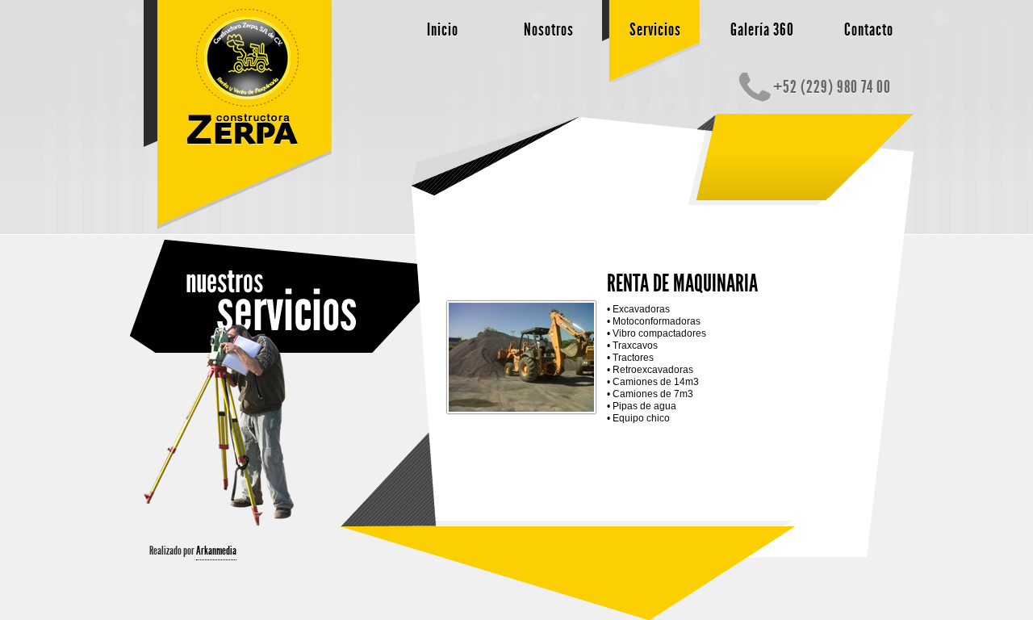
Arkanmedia (216, 550)
